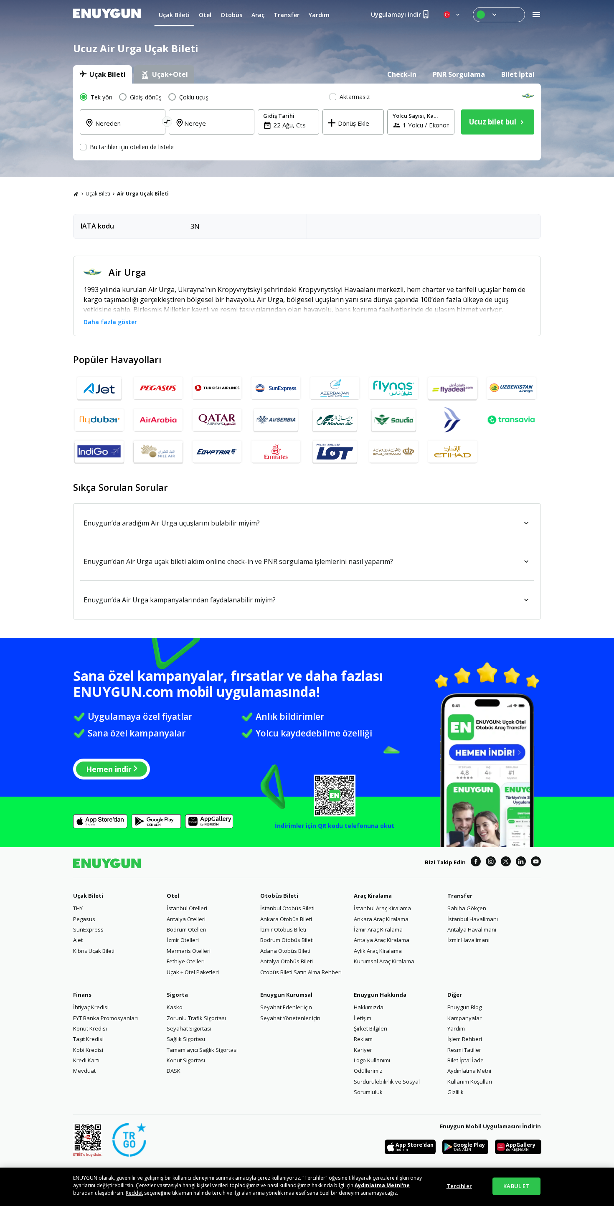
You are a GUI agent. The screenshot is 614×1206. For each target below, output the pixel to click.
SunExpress (88, 929)
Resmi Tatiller (464, 1050)
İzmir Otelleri (183, 940)
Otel (173, 895)
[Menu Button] (499, 14)
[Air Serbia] (276, 419)
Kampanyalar (464, 1018)
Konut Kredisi (90, 1028)
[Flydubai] (99, 419)
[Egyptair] (217, 451)
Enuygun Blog (464, 1007)
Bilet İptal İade (465, 1060)
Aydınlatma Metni (469, 1070)
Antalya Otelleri (186, 919)
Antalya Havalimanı (471, 929)
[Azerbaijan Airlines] (335, 388)
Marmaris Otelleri (189, 951)
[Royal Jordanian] (394, 451)
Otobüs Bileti (279, 895)
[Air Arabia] (158, 419)
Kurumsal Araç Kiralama (384, 961)
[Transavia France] (511, 419)
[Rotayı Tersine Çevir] (167, 123)
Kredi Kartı (86, 1060)
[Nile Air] (158, 451)
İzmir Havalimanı (468, 940)
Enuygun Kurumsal (286, 994)
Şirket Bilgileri (370, 1028)
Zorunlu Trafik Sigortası (196, 1018)
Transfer (459, 895)
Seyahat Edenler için (286, 1007)
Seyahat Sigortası (189, 1028)
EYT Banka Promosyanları (105, 1018)
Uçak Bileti (98, 193)
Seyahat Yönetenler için (290, 1018)
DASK (173, 1070)
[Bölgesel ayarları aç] (452, 14)
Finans (82, 994)
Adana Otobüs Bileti (285, 951)
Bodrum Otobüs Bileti (287, 940)
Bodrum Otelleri (186, 929)
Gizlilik (455, 1092)
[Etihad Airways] (452, 451)
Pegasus (84, 919)
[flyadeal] (452, 388)
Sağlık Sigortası (186, 1039)
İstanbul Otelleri (187, 908)
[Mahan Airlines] (335, 419)
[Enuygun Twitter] (506, 862)
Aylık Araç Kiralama (378, 951)
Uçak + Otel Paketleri (193, 972)
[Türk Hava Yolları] (217, 388)
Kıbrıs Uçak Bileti (93, 951)
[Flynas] (394, 388)
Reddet (134, 1192)
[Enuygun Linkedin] (521, 862)
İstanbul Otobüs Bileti (287, 908)
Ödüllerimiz (368, 1070)
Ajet (78, 940)
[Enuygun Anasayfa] (107, 14)
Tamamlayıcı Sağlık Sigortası (202, 1050)
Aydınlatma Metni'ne (382, 1185)
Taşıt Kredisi (88, 1039)
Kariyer (363, 1050)
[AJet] (99, 388)
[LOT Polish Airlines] (335, 451)
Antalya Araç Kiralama (381, 940)
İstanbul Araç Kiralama (382, 908)
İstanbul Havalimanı (472, 919)
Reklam (363, 1039)
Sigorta (177, 994)
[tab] (102, 74)
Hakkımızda (368, 1007)
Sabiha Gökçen (466, 908)
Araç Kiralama (373, 895)
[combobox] (127, 128)
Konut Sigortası (186, 1060)
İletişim (362, 1018)
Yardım (456, 1028)
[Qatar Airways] (217, 419)
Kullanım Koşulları (469, 1081)
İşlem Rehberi (464, 1039)
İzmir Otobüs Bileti (283, 929)
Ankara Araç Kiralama (381, 919)
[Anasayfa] (76, 194)
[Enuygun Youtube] (536, 862)
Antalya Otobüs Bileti (286, 961)
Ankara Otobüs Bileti (286, 919)
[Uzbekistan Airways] (511, 388)
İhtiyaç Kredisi (91, 1007)
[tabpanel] (307, 122)
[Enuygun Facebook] (476, 862)
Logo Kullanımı (372, 1060)
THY (78, 908)
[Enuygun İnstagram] (491, 862)
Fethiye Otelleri (186, 961)
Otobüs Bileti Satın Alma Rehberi (301, 972)
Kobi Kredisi (88, 1050)
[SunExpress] (276, 388)
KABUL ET (516, 1186)
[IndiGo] (99, 451)
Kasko (175, 1007)
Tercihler (459, 1186)
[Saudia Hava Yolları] (394, 419)
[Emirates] (276, 451)
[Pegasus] (158, 388)
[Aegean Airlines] (452, 419)
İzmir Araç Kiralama (378, 929)
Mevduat (84, 1070)
